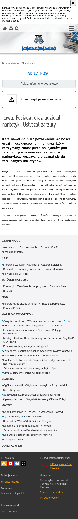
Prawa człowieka (53, 269)
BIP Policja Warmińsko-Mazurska (61, 465)
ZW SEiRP (56, 325)
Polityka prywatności (50, 497)
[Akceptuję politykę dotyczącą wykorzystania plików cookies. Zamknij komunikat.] (73, 3)
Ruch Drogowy (11, 390)
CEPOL (7, 325)
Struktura (33, 264)
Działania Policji (11, 241)
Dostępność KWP (13, 439)
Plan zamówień (58, 286)
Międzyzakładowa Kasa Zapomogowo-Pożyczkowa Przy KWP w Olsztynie (38, 340)
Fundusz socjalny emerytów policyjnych (25, 346)
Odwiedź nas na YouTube (10, 463)
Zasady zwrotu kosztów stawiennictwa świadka (30, 430)
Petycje (47, 425)
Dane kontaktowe (13, 411)
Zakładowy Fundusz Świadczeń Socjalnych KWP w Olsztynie (38, 350)
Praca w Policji (11, 308)
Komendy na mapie (29, 269)
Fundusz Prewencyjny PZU (30, 325)
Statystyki (8, 379)
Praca (5, 297)
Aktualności (28, 62)
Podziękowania (28, 247)
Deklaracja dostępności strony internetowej (27, 434)
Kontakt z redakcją (10, 481)
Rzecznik (32, 411)
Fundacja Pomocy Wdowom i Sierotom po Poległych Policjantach (33, 332)
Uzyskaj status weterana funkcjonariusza (26, 372)
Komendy (8, 269)
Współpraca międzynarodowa (45, 320)
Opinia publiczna (12, 399)
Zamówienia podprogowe (31, 286)
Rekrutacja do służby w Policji (20, 303)
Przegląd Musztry (13, 251)
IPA (68, 320)
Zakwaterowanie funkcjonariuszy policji (25, 368)
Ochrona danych (12, 446)
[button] (71, 29)
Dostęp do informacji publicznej (21, 425)
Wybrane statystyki (37, 385)
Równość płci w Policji (15, 273)
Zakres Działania (52, 264)
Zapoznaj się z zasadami (51, 492)
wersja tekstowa (9, 511)
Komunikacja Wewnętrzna (17, 314)
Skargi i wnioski (33, 416)
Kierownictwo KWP (14, 264)
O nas (5, 258)
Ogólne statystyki (13, 385)
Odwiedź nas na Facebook (17, 463)
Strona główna (10, 62)
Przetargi (8, 286)
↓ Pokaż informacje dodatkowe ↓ (39, 83)
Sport (54, 368)
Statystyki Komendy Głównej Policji (46, 399)
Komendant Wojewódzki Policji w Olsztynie (27, 421)
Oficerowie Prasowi (52, 411)
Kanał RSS (4, 463)
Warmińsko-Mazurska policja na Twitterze (23, 463)
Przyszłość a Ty (50, 247)
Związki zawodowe (14, 320)
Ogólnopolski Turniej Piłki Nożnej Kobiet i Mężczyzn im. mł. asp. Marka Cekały (36, 362)
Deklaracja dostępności (12, 493)
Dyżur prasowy (11, 416)
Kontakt (7, 291)
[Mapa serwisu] (11, 28)
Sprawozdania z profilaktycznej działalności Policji (31, 394)
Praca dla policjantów (53, 303)
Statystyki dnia (60, 385)
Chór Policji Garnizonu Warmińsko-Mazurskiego (30, 355)
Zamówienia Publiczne (15, 280)
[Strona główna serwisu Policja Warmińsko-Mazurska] (5, 28)
